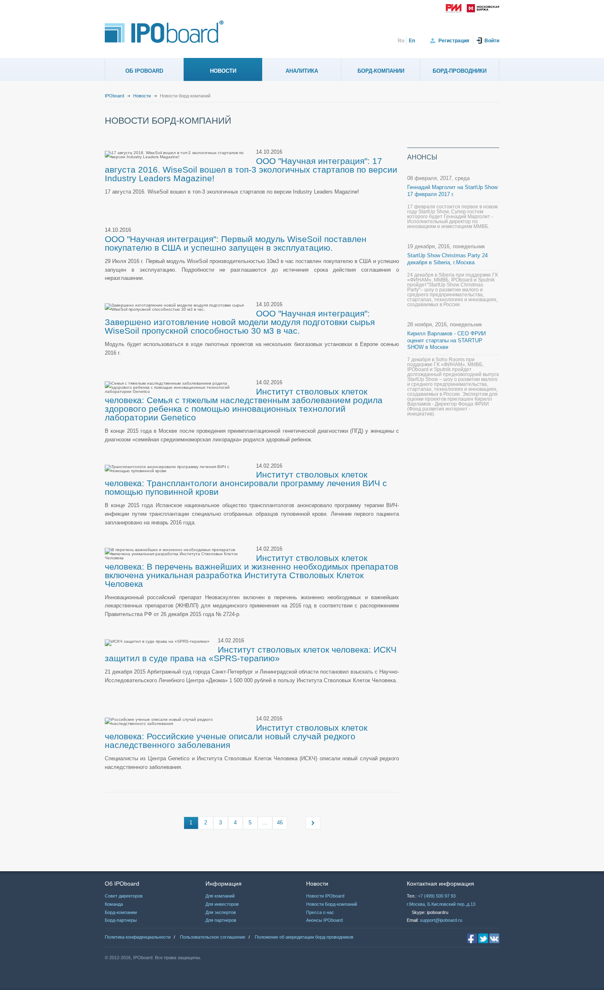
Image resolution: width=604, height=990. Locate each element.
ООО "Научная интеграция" (311, 161)
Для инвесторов (222, 904)
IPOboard (114, 95)
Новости (223, 71)
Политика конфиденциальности (138, 937)
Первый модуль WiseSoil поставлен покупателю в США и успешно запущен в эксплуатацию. (236, 243)
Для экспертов (220, 912)
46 (280, 822)
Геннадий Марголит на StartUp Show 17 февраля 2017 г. (452, 190)
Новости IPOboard (325, 895)
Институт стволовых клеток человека (293, 649)
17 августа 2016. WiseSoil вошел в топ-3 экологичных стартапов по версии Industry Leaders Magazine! (251, 169)
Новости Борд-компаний (331, 904)
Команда (114, 904)
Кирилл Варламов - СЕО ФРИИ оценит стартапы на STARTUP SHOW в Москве (446, 340)
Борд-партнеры (121, 920)
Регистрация (453, 41)
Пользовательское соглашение (212, 937)
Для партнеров (220, 920)
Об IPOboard (144, 71)
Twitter (483, 938)
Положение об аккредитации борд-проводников (304, 937)
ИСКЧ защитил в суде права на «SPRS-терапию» (251, 654)
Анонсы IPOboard (324, 920)
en (412, 41)
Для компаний (220, 895)
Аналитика (302, 71)
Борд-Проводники (459, 71)
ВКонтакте (494, 938)
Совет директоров (124, 895)
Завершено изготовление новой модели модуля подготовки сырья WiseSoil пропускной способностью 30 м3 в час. (240, 326)
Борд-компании (380, 71)
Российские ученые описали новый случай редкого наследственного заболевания (230, 741)
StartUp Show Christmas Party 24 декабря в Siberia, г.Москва (447, 258)
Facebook (472, 938)
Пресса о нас (320, 912)
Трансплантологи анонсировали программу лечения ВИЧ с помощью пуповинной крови (246, 487)
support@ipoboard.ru (441, 920)
